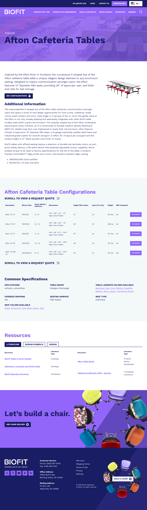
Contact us (104, 4)
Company (132, 12)
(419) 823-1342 (50, 466)
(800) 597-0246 (53, 463)
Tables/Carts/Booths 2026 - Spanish (94, 373)
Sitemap (79, 474)
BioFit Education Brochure (17, 374)
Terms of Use (82, 467)
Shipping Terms (83, 464)
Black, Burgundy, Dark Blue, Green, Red (24, 308)
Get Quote (136, 214)
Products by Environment (64, 12)
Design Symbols (34, 344)
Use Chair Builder (15, 424)
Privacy (79, 471)
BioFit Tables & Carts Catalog (18, 359)
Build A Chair (121, 479)
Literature (13, 344)
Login (92, 4)
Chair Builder (119, 4)
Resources (120, 12)
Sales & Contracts (87, 12)
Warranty (80, 461)
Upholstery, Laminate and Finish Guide (22, 366)
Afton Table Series (86, 361)
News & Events (105, 12)
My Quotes (79, 4)
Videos (53, 344)
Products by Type (42, 12)
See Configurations (16, 96)
